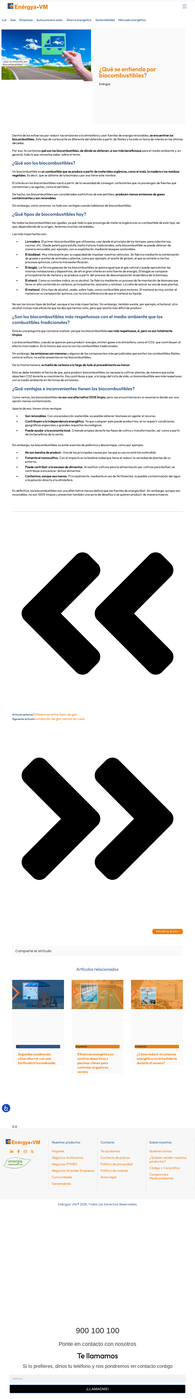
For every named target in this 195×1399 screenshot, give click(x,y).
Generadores (61, 1183)
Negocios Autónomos (67, 1157)
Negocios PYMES (64, 1164)
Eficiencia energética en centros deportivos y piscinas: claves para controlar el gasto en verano (95, 1063)
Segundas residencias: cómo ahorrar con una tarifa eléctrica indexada (36, 1058)
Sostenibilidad (105, 20)
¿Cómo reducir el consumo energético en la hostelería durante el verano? (157, 1058)
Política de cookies (114, 1170)
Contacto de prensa (115, 1157)
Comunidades (62, 1177)
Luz (4, 20)
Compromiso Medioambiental (161, 1176)
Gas (13, 20)
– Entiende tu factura (20, 1290)
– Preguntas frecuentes (21, 1299)
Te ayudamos (110, 1151)
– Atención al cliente (19, 1317)
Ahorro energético (79, 20)
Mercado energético (132, 20)
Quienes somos (160, 1151)
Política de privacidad (117, 1164)
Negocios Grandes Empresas (73, 1170)
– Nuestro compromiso (21, 1308)
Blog (9, 1273)
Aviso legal (108, 1177)
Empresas (26, 20)
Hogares (58, 1151)
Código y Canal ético (164, 1168)
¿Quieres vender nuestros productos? (168, 1159)
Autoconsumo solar (50, 20)
